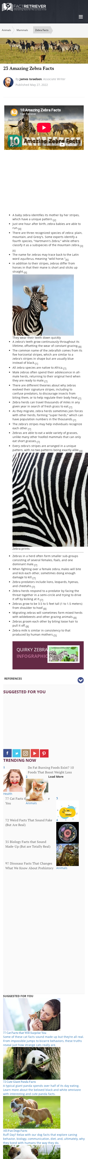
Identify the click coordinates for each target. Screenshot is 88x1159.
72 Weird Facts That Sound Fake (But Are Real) (28, 822)
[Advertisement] (46, 183)
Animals (6, 30)
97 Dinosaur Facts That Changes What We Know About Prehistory (29, 865)
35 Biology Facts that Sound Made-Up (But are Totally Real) (27, 844)
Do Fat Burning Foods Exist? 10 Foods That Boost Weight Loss (51, 769)
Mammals (22, 30)
